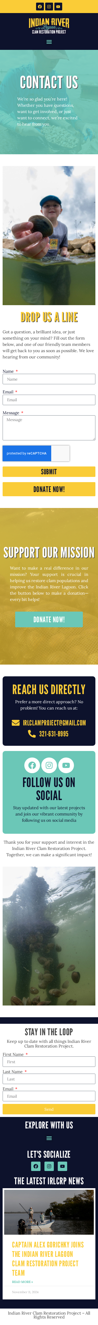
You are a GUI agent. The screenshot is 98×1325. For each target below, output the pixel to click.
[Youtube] (58, 6)
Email (8, 391)
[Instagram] (49, 6)
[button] (49, 41)
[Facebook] (40, 6)
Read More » (22, 1282)
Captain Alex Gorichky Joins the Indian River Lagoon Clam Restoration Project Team (48, 1258)
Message (11, 412)
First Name (14, 1054)
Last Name (13, 1071)
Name (9, 371)
